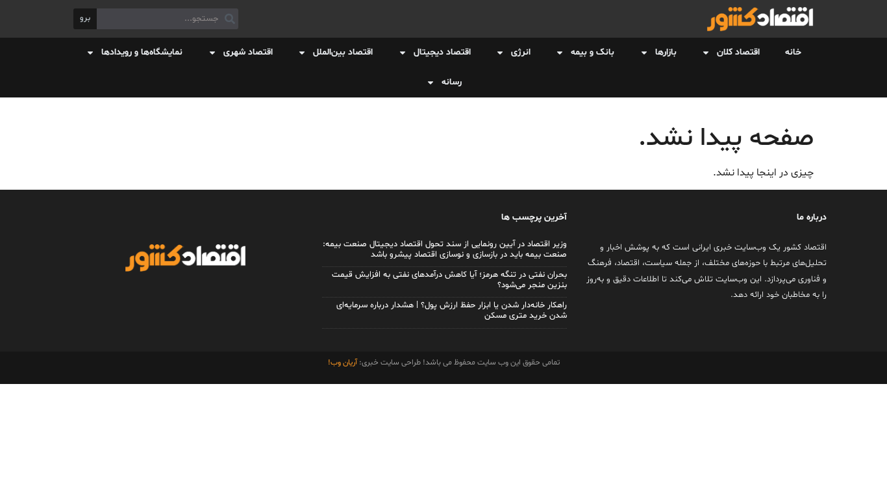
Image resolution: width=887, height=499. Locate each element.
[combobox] (167, 18)
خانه (793, 52)
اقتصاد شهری (248, 52)
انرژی (521, 52)
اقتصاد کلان (738, 52)
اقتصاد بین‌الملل (343, 52)
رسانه (452, 82)
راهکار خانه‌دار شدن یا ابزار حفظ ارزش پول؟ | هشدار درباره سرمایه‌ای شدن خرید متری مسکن (451, 311)
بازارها (666, 52)
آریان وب (344, 362)
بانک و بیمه (592, 52)
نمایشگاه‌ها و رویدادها (141, 52)
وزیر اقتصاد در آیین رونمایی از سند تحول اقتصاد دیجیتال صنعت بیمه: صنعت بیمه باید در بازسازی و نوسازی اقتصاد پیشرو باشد (445, 249)
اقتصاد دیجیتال (442, 52)
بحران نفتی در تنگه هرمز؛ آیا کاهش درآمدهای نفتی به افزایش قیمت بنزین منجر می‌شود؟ (449, 280)
